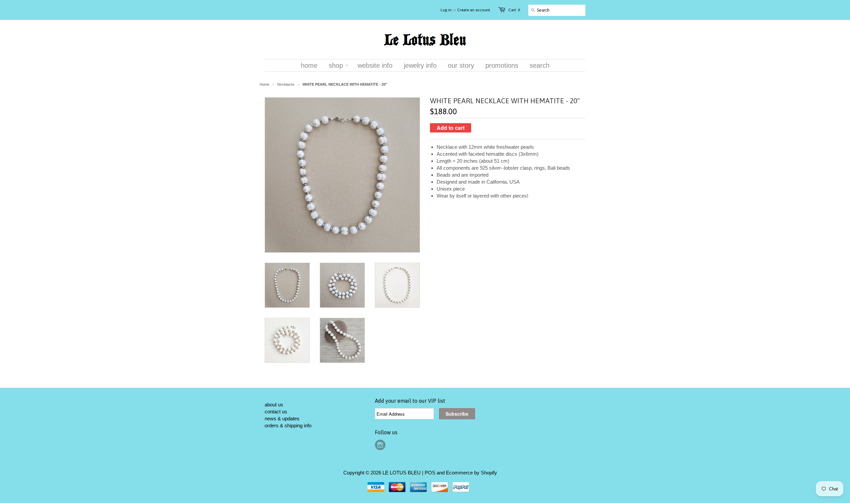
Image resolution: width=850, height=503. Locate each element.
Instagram (380, 445)
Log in (446, 10)
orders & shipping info (288, 425)
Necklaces (286, 84)
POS (430, 472)
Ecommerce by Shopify (471, 472)
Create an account (473, 10)
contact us (276, 411)
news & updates (282, 418)
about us (274, 404)
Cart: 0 (514, 10)
